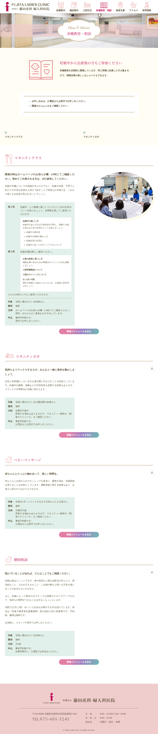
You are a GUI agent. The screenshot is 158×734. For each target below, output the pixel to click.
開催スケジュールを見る (79, 331)
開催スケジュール (40, 106)
